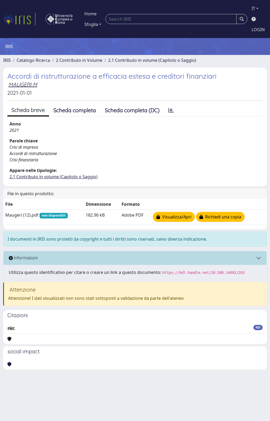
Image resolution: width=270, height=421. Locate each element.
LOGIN (258, 29)
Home (90, 14)
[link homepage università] (59, 19)
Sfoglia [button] (91, 24)
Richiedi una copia (222, 217)
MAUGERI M (22, 84)
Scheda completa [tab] (75, 110)
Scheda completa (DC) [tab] (132, 110)
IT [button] (253, 8)
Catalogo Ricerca (33, 60)
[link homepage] (19, 19)
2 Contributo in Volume (79, 60)
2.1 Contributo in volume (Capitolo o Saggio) (152, 60)
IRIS (7, 60)
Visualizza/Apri (175, 217)
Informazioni (25, 257)
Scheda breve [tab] (28, 110)
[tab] (171, 110)
